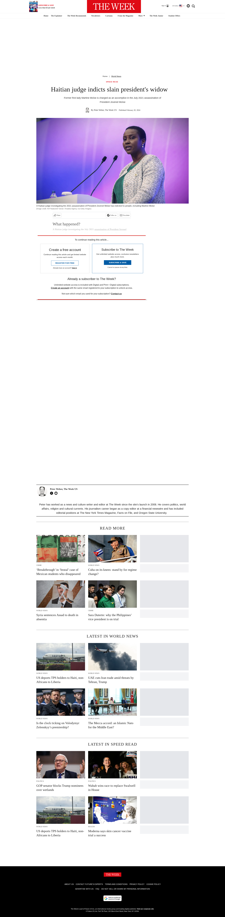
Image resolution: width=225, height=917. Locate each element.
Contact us (116, 294)
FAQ (97, 889)
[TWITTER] (52, 493)
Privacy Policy (137, 884)
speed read (112, 82)
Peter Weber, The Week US (105, 110)
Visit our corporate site (145, 909)
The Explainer (56, 16)
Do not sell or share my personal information (125, 889)
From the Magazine (125, 16)
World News (116, 76)
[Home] (45, 16)
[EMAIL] (56, 493)
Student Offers (174, 16)
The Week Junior (156, 16)
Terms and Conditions (116, 884)
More (140, 16)
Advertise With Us (84, 889)
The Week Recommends (76, 16)
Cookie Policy (153, 884)
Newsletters (95, 16)
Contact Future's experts (89, 884)
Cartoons (109, 16)
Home (105, 76)
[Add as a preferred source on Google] (112, 898)
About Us (69, 884)
